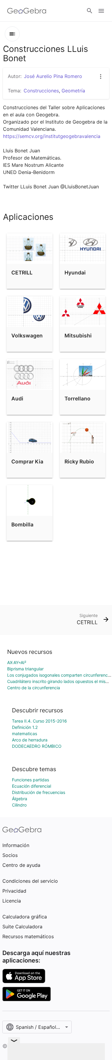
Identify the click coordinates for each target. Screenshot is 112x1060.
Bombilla (22, 524)
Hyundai (75, 272)
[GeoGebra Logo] (26, 11)
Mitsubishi (78, 335)
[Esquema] (12, 33)
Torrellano (77, 398)
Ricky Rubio (79, 461)
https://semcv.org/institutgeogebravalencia (51, 136)
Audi (17, 398)
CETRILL (22, 272)
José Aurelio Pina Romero (53, 76)
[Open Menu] (101, 10)
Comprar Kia (27, 461)
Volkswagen (27, 335)
